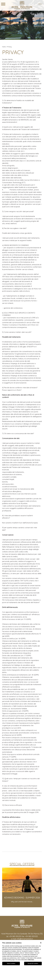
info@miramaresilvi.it (25, 939)
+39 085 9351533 (31, 936)
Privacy (9, 47)
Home (4, 47)
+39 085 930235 (15, 936)
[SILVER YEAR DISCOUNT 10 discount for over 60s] (24, 907)
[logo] (22, 5)
